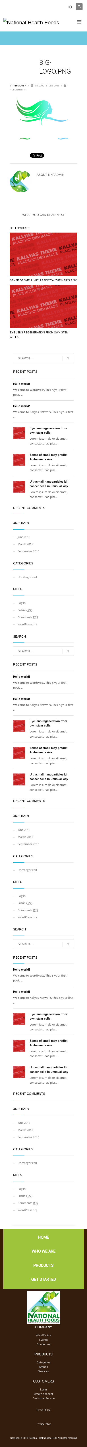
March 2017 (25, 544)
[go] (68, 358)
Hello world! (20, 228)
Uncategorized (27, 577)
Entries (25, 610)
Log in (22, 603)
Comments (28, 617)
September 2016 (28, 551)
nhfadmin (20, 85)
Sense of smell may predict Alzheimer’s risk (43, 280)
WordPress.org (27, 624)
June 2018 (24, 537)
